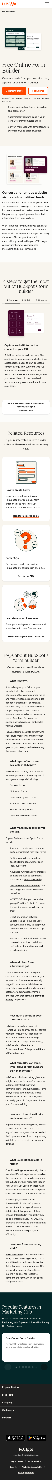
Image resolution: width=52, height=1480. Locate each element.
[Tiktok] (49, 1427)
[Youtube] (21, 1427)
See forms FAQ (26, 576)
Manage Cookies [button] (26, 1472)
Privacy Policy (34, 1461)
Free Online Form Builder (20, 1338)
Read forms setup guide (26, 516)
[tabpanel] (26, 350)
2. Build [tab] (26, 300)
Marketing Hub (9, 11)
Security (13, 1467)
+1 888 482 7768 (26, 410)
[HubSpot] (9, 4)
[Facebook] (7, 1427)
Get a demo (38, 91)
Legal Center (17, 1461)
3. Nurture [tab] (41, 300)
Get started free (14, 91)
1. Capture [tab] (12, 300)
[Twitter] (28, 1427)
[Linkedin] (35, 1427)
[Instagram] (14, 1427)
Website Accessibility (32, 1467)
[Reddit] (42, 1427)
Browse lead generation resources (26, 636)
